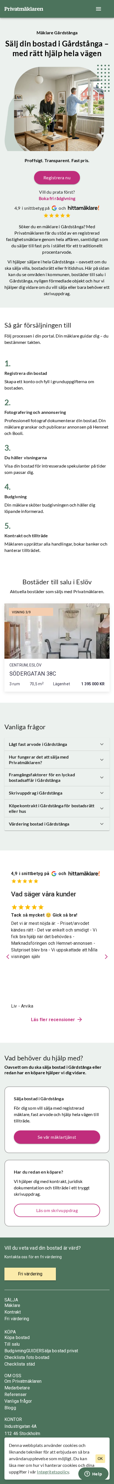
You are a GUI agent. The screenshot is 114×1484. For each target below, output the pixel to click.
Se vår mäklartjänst (57, 1137)
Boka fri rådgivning (57, 198)
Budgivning (15, 1350)
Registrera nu (57, 177)
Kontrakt (12, 1312)
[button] (57, 744)
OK (100, 1459)
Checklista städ (19, 1364)
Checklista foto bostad (26, 1357)
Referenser (15, 1394)
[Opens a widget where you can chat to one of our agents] (93, 1474)
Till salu (12, 1344)
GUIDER (34, 1350)
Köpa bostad (17, 1337)
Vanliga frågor (18, 1401)
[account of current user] (98, 8)
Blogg (10, 1407)
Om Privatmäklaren (23, 1381)
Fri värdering (16, 1318)
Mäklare (12, 1305)
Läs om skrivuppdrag (57, 1210)
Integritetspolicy (53, 1471)
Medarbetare (17, 1387)
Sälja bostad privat (60, 1350)
